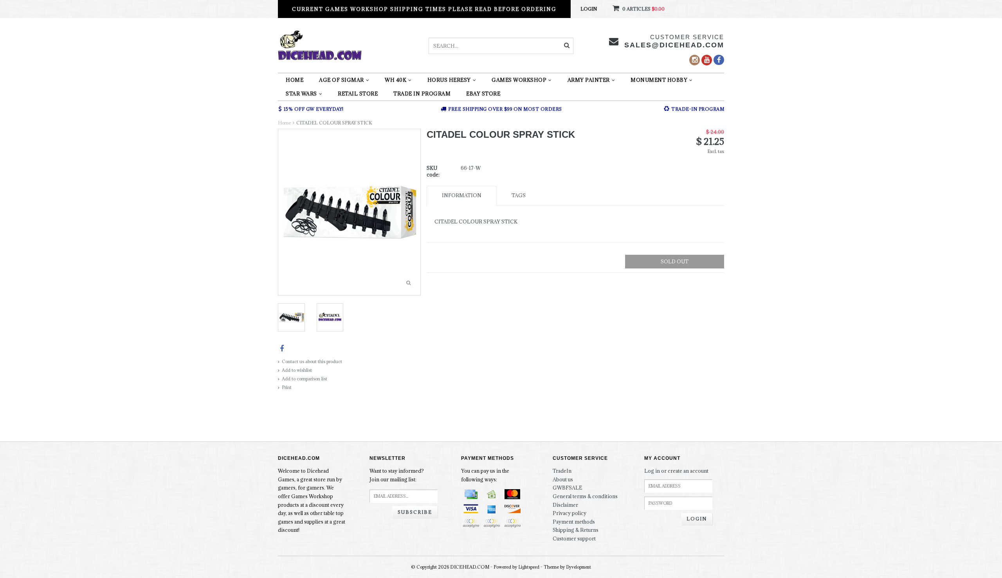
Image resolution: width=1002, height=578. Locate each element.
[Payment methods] (471, 494)
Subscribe (415, 512)
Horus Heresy (449, 80)
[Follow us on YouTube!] (706, 60)
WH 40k (395, 80)
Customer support (574, 538)
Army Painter (589, 80)
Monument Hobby (659, 80)
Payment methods (574, 522)
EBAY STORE (483, 93)
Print (287, 387)
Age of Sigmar (341, 80)
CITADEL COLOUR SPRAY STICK (334, 123)
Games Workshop (519, 80)
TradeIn (562, 471)
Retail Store (358, 93)
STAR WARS (301, 93)
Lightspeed (529, 567)
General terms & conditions (585, 496)
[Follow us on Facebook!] (719, 60)
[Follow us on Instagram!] (694, 60)
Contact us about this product (312, 361)
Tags (519, 195)
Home (294, 80)
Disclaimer (565, 505)
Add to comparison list (304, 379)
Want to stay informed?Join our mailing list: (396, 475)
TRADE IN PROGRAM (422, 93)
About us (563, 479)
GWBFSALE (567, 487)
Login (588, 9)
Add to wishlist (297, 370)
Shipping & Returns (575, 530)
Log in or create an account (676, 471)
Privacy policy (569, 513)
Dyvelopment (578, 567)
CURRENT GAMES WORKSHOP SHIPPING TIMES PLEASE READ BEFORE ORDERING (424, 9)
